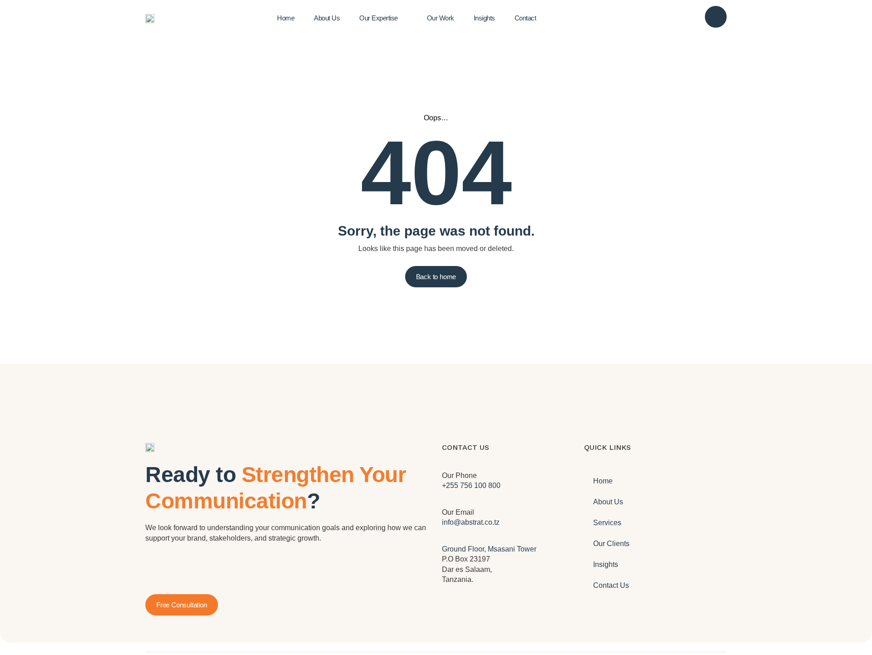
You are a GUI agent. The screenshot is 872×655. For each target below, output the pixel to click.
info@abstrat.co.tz (471, 522)
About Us (608, 502)
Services (607, 523)
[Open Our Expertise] (405, 18)
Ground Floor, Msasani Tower (489, 549)
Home (603, 481)
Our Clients (611, 543)
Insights (605, 564)
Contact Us (611, 585)
